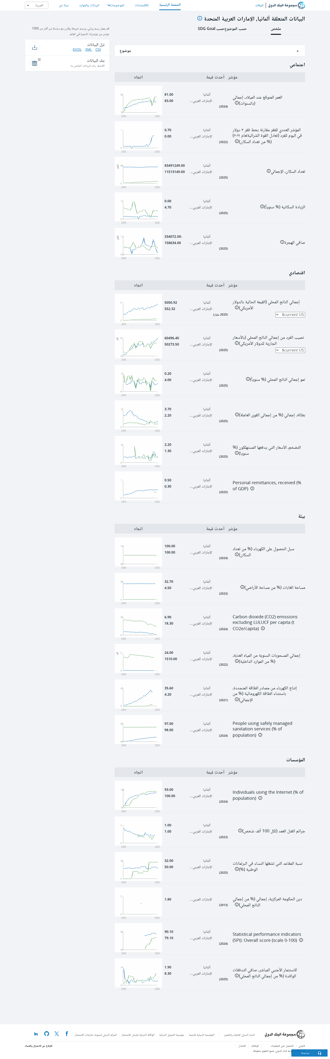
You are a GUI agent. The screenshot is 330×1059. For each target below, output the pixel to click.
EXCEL (77, 49)
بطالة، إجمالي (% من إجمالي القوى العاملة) (272, 415)
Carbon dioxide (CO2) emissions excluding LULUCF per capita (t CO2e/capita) (265, 622)
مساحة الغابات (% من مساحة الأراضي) (274, 587)
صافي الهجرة (294, 242)
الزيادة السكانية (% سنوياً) (284, 206)
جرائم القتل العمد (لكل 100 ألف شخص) (273, 831)
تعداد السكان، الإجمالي (288, 171)
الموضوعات (117, 5)
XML (88, 49)
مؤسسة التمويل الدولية (171, 1035)
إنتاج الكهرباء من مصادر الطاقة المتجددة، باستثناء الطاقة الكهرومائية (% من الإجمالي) (265, 693)
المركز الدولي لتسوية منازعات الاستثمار (96, 1035)
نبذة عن (64, 5)
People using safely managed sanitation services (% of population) (262, 729)
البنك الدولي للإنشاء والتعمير (239, 1035)
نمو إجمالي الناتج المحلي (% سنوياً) (277, 379)
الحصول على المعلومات (282, 1045)
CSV (98, 49)
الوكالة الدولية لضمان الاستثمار (138, 1035)
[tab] (276, 30)
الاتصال (242, 1045)
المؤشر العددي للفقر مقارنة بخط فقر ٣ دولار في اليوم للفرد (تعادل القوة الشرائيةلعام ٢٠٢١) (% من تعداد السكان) (267, 135)
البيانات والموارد (89, 5)
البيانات (259, 5)
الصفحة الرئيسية (170, 5)
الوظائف (255, 1045)
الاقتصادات (141, 5)
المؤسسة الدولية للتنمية (201, 1035)
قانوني (302, 1045)
